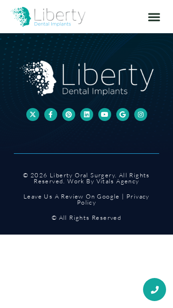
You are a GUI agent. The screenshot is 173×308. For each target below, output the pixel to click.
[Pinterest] (68, 114)
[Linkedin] (86, 114)
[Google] (122, 114)
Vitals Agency (117, 181)
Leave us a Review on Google (72, 196)
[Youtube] (104, 114)
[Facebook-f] (50, 114)
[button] (154, 16)
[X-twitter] (32, 114)
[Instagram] (140, 114)
